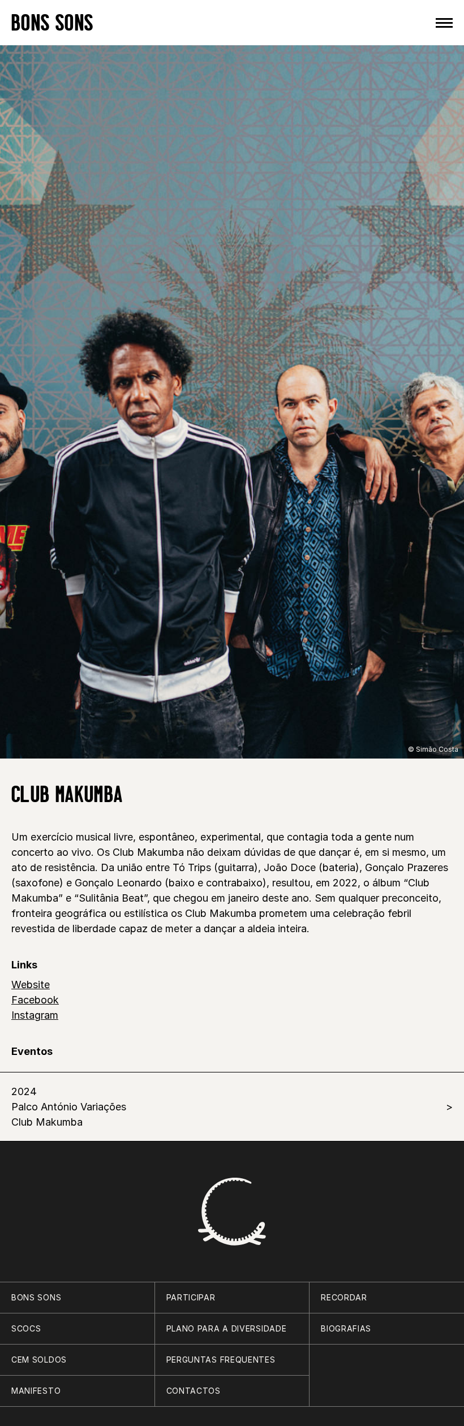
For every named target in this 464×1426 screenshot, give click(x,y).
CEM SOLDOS (39, 1359)
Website (30, 984)
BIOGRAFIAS (346, 1328)
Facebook (35, 1000)
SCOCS (26, 1328)
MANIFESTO (36, 1390)
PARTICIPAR (191, 1297)
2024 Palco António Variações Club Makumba (68, 1106)
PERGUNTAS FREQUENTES (221, 1359)
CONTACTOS (193, 1390)
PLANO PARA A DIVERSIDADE (226, 1328)
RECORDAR (344, 1297)
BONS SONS (52, 22)
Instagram (34, 1015)
